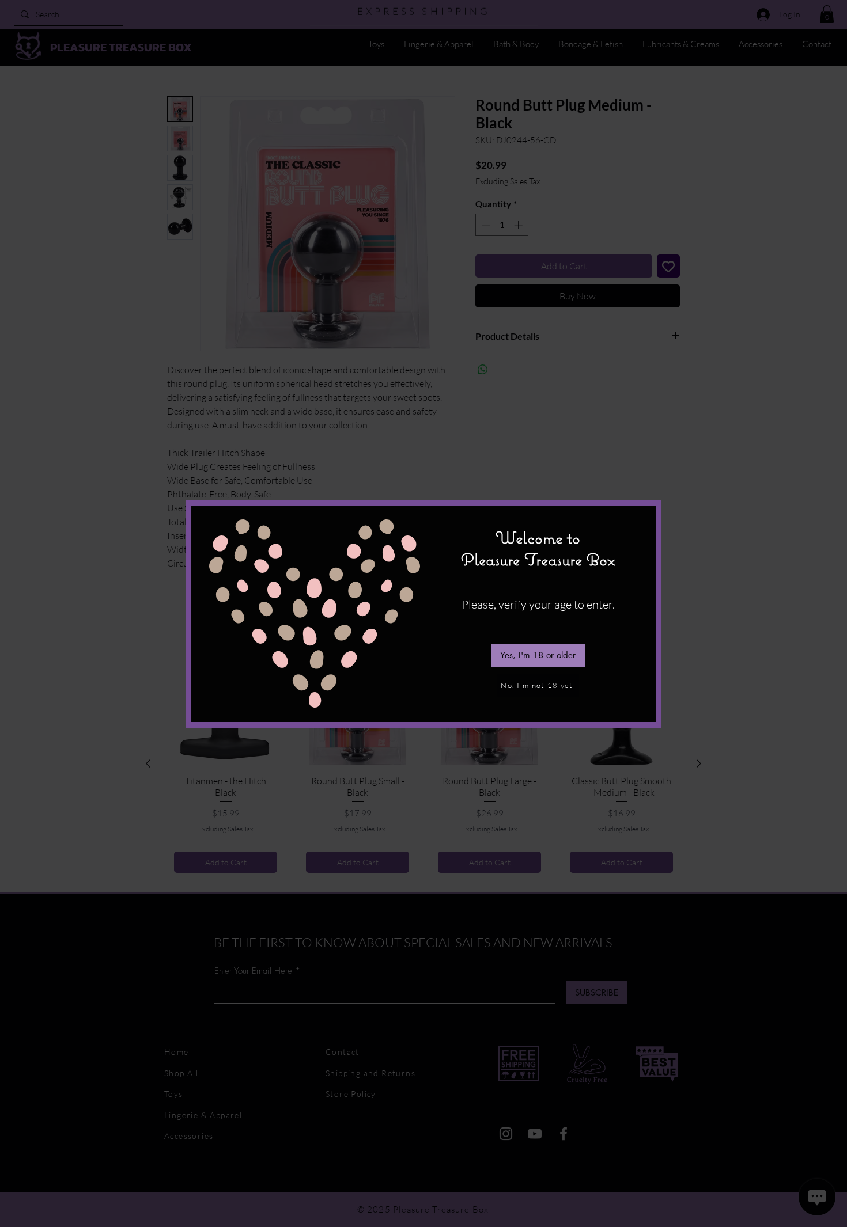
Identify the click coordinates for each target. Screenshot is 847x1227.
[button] (538, 655)
